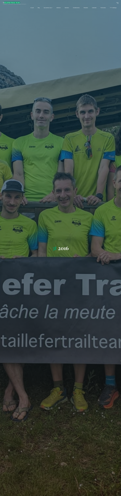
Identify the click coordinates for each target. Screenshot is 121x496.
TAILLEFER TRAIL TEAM (11, 3)
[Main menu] (117, 3)
